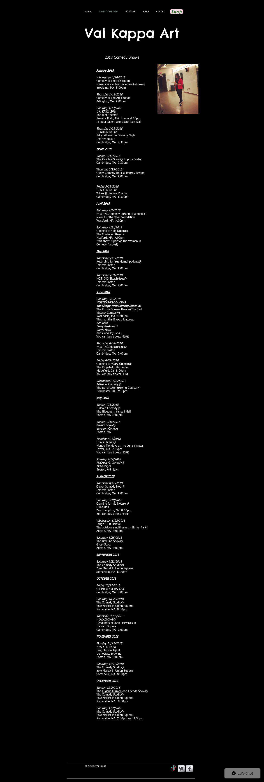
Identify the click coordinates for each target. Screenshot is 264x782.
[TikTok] (173, 768)
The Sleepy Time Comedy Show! (116, 306)
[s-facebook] (189, 768)
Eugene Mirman (112, 691)
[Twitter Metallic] (181, 768)
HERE (125, 336)
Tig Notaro (119, 503)
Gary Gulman (120, 364)
